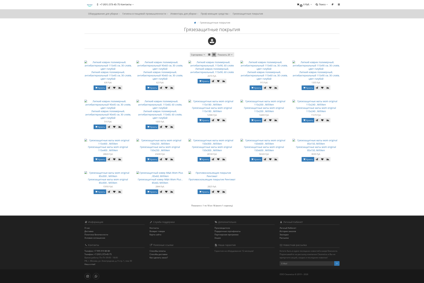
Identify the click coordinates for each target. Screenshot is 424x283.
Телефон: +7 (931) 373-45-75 (98, 254)
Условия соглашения (94, 237)
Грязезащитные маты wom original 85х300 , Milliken (108, 181)
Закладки (284, 234)
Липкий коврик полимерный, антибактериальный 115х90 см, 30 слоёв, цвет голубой (316, 75)
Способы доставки (158, 254)
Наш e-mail (89, 264)
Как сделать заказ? (159, 257)
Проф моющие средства (215, 13)
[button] (304, 4)
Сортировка (197, 54)
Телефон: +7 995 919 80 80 (97, 251)
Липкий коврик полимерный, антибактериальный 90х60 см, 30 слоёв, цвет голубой (160, 75)
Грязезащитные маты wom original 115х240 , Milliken (316, 109)
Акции (217, 237)
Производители (222, 228)
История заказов (288, 231)
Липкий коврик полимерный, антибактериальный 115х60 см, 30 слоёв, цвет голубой (264, 75)
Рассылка (284, 237)
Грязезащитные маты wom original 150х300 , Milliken (212, 148)
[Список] (209, 54)
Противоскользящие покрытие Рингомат (212, 179)
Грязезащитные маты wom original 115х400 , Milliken (108, 148)
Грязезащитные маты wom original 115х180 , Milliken (212, 109)
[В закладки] (114, 87)
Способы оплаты (158, 251)
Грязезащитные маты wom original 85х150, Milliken (316, 148)
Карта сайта (155, 234)
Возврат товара (157, 231)
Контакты (154, 228)
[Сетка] (214, 54)
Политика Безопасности (96, 234)
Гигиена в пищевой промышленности (144, 13)
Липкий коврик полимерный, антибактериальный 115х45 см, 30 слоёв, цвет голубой (108, 75)
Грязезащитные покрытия (248, 13)
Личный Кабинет (288, 228)
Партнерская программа (226, 234)
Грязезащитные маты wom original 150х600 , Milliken (264, 148)
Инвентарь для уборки (183, 13)
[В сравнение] (119, 87)
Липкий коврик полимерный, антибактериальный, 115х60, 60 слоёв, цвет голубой (160, 114)
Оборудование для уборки (103, 13)
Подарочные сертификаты (227, 231)
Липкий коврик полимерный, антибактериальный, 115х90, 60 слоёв (212, 70)
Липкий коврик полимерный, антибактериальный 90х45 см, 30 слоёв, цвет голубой (108, 114)
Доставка (88, 231)
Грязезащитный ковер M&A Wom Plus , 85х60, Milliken (160, 181)
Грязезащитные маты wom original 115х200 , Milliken (264, 109)
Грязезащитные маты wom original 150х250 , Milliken (160, 148)
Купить (101, 87)
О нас (87, 228)
